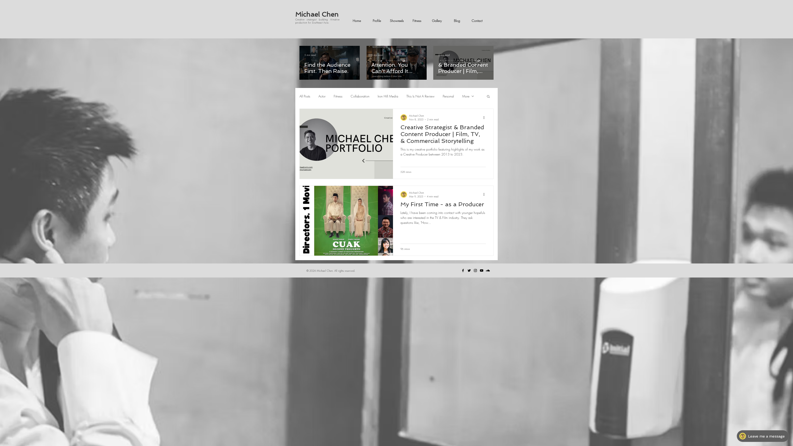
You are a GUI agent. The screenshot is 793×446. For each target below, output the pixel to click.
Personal (448, 96)
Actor (321, 96)
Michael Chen (317, 14)
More (465, 96)
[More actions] (485, 117)
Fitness (338, 96)
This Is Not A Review (420, 96)
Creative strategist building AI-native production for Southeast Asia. (317, 21)
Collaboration (360, 96)
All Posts (304, 96)
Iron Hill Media (388, 96)
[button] (488, 97)
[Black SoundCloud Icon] (488, 270)
